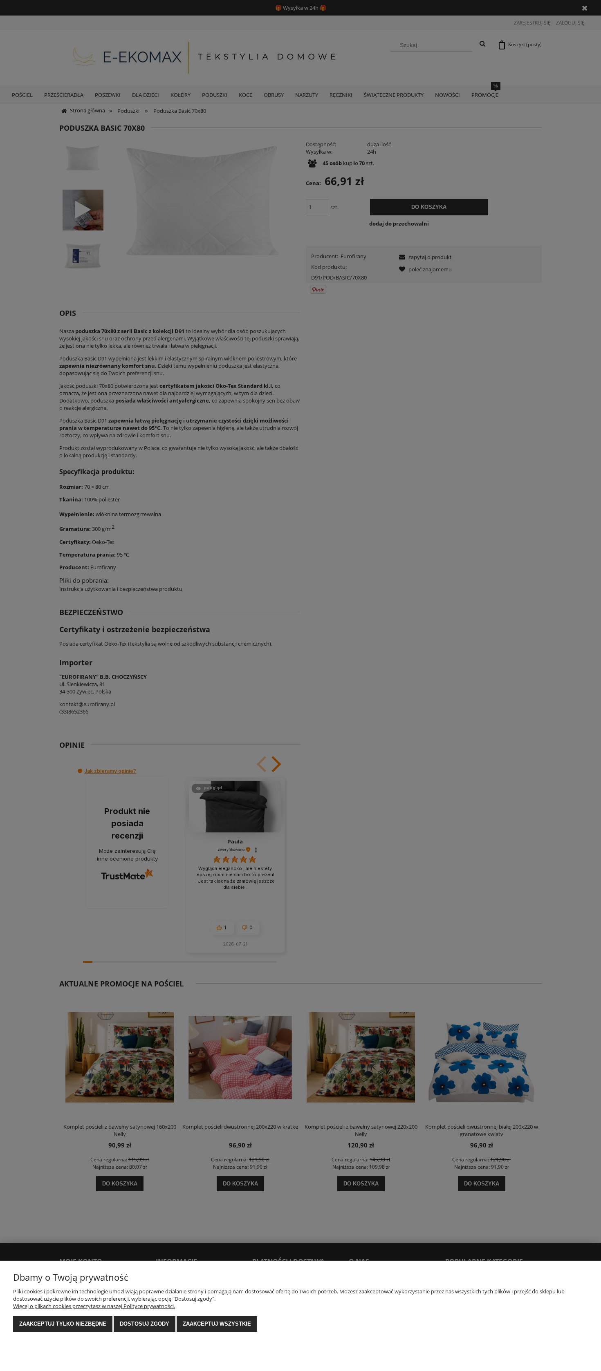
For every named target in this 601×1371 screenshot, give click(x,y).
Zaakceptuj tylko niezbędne (62, 1324)
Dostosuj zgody (144, 1324)
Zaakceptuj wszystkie (217, 1324)
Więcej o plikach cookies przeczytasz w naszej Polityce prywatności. (94, 1306)
